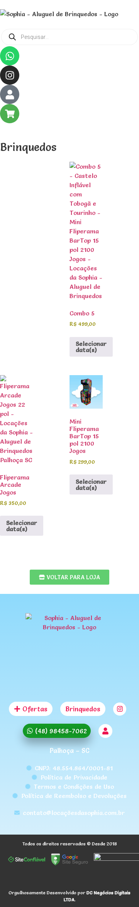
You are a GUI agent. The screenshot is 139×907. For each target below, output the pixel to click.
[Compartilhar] (96, 8)
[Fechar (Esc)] (113, 8)
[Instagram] (9, 75)
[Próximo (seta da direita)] (125, 453)
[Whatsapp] (9, 55)
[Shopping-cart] (9, 113)
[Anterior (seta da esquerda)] (13, 453)
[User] (9, 94)
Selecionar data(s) (91, 347)
